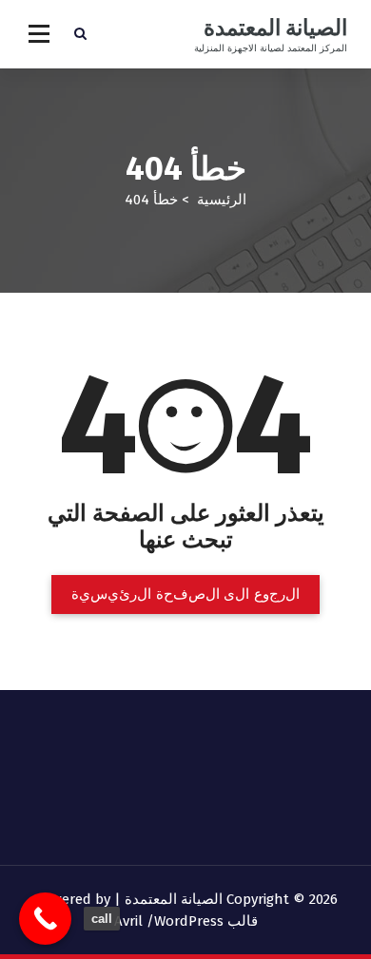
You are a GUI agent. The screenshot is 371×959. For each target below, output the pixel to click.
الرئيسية (221, 199)
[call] (45, 918)
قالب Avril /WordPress (186, 921)
